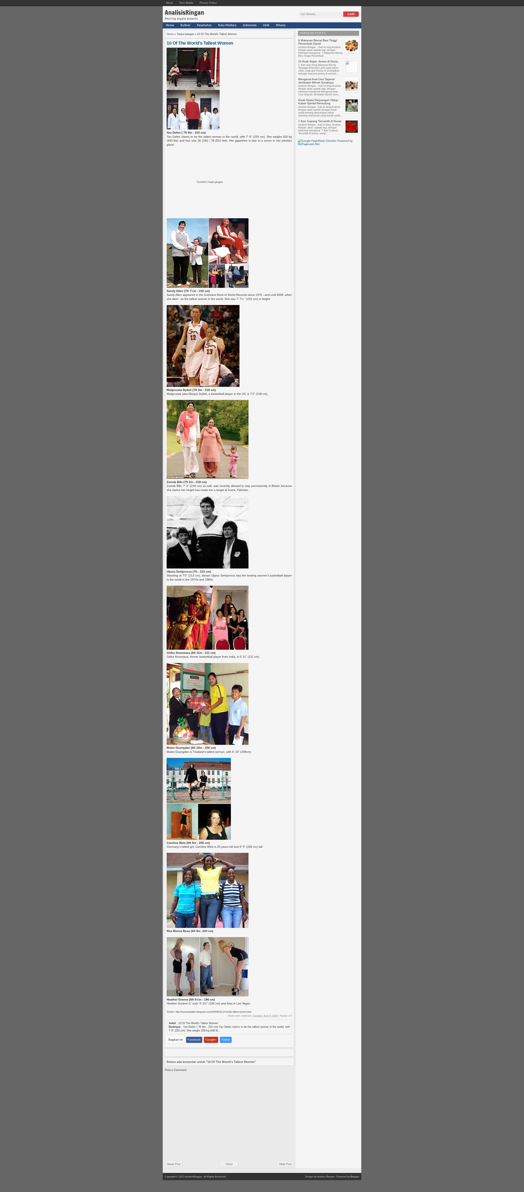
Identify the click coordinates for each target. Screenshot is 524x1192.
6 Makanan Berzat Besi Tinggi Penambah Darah (317, 42)
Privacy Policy (208, 2)
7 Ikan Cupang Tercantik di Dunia (319, 121)
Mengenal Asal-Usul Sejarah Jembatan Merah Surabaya (316, 81)
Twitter (225, 1039)
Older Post (285, 1164)
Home (170, 25)
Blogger (354, 1176)
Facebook (194, 1039)
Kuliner (186, 25)
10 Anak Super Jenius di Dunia (318, 61)
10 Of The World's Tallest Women (200, 43)
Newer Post (174, 1164)
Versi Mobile (186, 2)
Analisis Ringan (325, 1176)
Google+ (211, 1039)
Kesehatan (204, 25)
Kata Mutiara (227, 25)
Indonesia (249, 25)
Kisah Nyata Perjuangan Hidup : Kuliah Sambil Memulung (319, 101)
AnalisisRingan (184, 12)
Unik (266, 25)
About (169, 2)
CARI (351, 14)
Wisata (281, 25)
